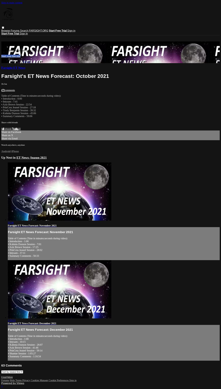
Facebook (6, 129)
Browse (6, 30)
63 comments (8, 90)
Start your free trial (10, 56)
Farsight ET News (13, 67)
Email (18, 129)
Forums (15, 30)
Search (24, 30)
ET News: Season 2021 (32, 157)
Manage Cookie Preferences (54, 380)
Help (12, 380)
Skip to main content (11, 2)
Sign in (71, 30)
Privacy (26, 380)
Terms (18, 380)
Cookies (35, 380)
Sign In (24, 33)
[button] (3, 28)
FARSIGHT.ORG (38, 30)
